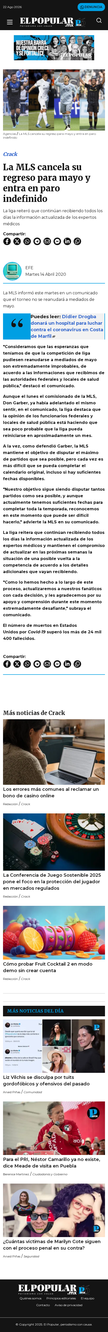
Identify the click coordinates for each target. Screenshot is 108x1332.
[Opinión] (54, 47)
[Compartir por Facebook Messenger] (57, 241)
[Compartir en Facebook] (7, 241)
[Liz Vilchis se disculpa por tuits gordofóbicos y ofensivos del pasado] (54, 1046)
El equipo (87, 1298)
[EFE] (12, 270)
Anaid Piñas (11, 1092)
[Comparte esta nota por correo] (47, 241)
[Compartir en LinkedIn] (67, 241)
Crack (10, 154)
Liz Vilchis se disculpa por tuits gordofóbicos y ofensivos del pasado (46, 1081)
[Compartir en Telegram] (37, 241)
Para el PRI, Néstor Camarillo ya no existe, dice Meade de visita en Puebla (51, 1163)
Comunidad (33, 1092)
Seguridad (31, 1256)
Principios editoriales (61, 1298)
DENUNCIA (93, 7)
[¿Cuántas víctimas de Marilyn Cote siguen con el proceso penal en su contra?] (54, 1210)
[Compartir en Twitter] (17, 241)
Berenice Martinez (16, 1174)
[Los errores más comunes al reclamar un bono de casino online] (54, 752)
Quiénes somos (30, 1298)
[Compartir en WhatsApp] (27, 241)
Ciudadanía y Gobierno (50, 1174)
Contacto (43, 1305)
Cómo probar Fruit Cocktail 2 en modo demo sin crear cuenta (47, 967)
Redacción (10, 804)
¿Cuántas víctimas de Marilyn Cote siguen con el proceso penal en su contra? (52, 1245)
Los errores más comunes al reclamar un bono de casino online (51, 793)
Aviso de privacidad (68, 1305)
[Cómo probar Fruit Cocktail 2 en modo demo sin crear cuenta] (54, 932)
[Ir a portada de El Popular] (52, 22)
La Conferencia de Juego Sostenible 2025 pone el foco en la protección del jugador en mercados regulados (52, 881)
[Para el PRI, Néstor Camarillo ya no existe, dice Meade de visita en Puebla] (54, 1128)
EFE (29, 267)
